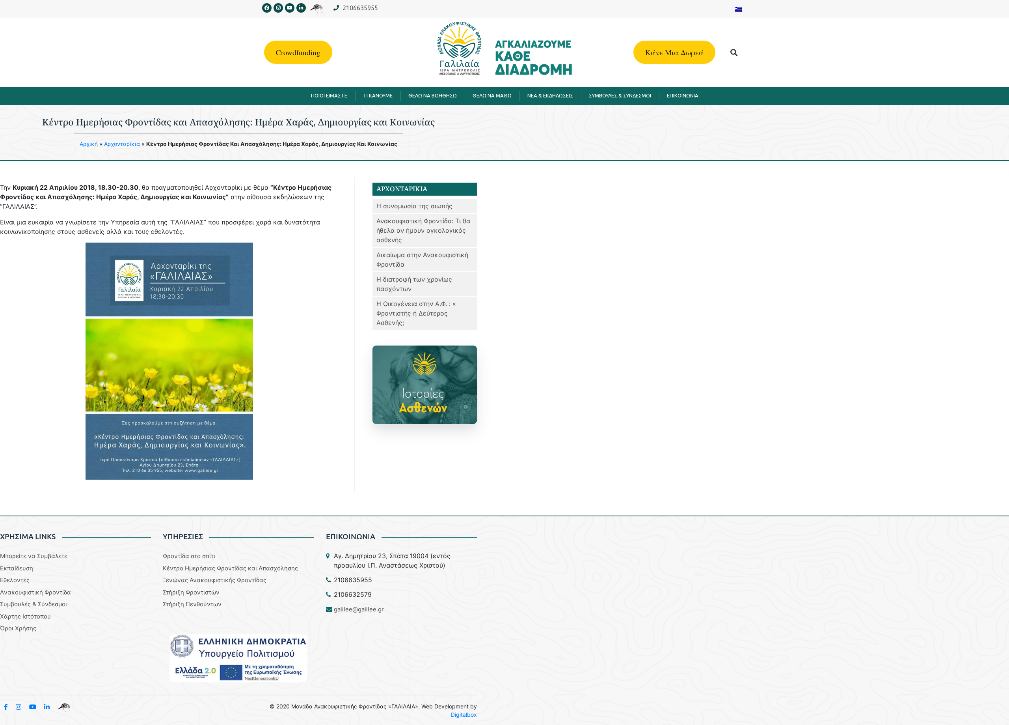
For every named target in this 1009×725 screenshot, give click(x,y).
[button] (734, 52)
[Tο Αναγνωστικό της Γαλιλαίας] (64, 707)
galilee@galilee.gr (359, 609)
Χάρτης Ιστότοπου (25, 616)
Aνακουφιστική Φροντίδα (35, 592)
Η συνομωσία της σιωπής (414, 206)
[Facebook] (267, 8)
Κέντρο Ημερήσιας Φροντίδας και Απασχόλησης (230, 568)
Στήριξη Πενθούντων (192, 604)
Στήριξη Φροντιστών (191, 592)
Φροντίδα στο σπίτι (189, 556)
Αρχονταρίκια (122, 143)
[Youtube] (289, 8)
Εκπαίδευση (16, 568)
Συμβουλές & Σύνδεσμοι (33, 604)
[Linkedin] (301, 8)
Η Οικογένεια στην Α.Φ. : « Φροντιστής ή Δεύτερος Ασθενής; (416, 313)
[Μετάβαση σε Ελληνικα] (738, 9)
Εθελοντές (15, 580)
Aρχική (89, 143)
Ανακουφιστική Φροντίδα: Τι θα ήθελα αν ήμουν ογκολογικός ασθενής (423, 230)
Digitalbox (464, 714)
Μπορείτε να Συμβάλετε (33, 556)
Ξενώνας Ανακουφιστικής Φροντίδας (214, 580)
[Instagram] (278, 8)
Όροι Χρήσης (18, 628)
